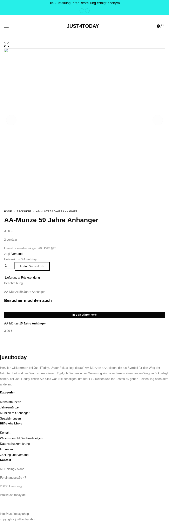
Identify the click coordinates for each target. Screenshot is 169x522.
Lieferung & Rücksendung (22, 277)
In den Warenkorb (32, 266)
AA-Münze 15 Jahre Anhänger (25, 323)
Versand (16, 253)
